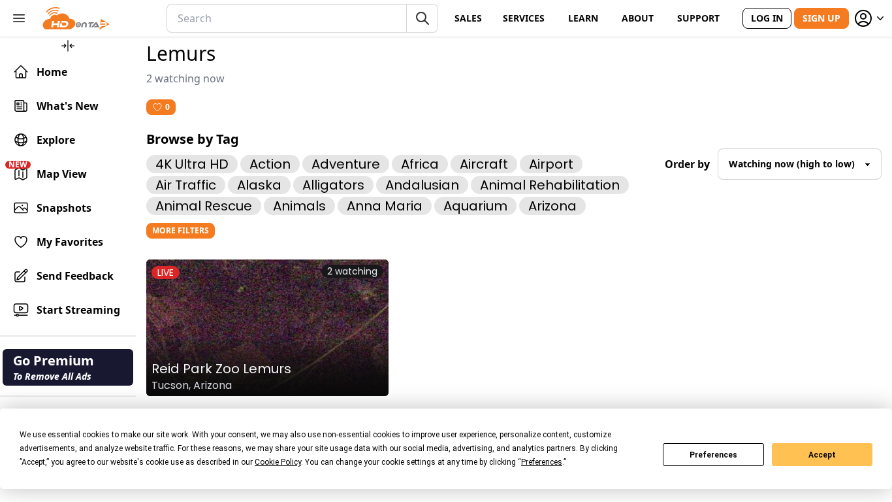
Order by (687, 164)
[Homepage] (76, 18)
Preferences (713, 455)
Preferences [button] (541, 462)
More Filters (180, 230)
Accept (822, 455)
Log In (767, 18)
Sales (468, 18)
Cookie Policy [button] (278, 462)
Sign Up (821, 18)
